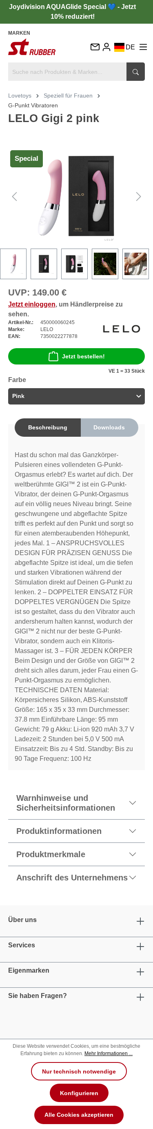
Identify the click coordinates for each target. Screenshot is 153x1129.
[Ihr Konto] (106, 47)
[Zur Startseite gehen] (31, 46)
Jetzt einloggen (31, 304)
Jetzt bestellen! (83, 356)
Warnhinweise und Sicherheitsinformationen (65, 802)
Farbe (17, 379)
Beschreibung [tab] (47, 427)
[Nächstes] (139, 196)
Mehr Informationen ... (108, 1053)
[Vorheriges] (14, 196)
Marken (19, 33)
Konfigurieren (79, 1093)
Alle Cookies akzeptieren (78, 1114)
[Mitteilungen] (94, 47)
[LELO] (121, 329)
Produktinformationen (59, 831)
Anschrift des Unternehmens (72, 877)
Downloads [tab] (109, 427)
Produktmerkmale (50, 854)
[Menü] (143, 47)
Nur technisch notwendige (79, 1071)
